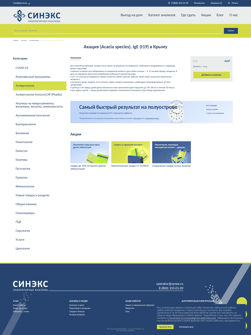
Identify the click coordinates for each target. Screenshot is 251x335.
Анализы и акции (78, 301)
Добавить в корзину (211, 75)
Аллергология (34, 40)
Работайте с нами (21, 312)
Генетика (21, 160)
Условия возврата (77, 315)
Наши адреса (19, 305)
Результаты (199, 3)
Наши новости (133, 301)
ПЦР (18, 222)
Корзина (215, 3)
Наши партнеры (20, 308)
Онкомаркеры (25, 213)
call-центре (137, 118)
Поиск (234, 3)
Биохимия (22, 133)
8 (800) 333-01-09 (179, 3)
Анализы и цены (76, 305)
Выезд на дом (131, 15)
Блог (220, 15)
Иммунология (25, 186)
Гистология (23, 168)
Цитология (23, 248)
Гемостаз (21, 151)
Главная (15, 40)
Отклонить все (186, 327)
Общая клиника (26, 204)
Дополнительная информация (198, 301)
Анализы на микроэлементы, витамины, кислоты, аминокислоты (39, 105)
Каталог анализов (161, 15)
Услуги (20, 239)
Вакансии (130, 308)
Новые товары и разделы (33, 195)
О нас (233, 15)
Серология (23, 231)
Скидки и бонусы (77, 312)
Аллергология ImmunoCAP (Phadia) (39, 94)
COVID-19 (22, 68)
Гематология (24, 142)
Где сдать (188, 15)
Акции (206, 15)
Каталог (24, 40)
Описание (75, 58)
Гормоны (22, 177)
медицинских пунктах (152, 118)
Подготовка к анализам (79, 308)
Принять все (165, 327)
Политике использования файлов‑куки (192, 318)
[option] (89, 156)
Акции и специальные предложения (142, 305)
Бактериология (26, 124)
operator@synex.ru (169, 284)
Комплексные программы (33, 77)
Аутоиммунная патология (33, 115)
